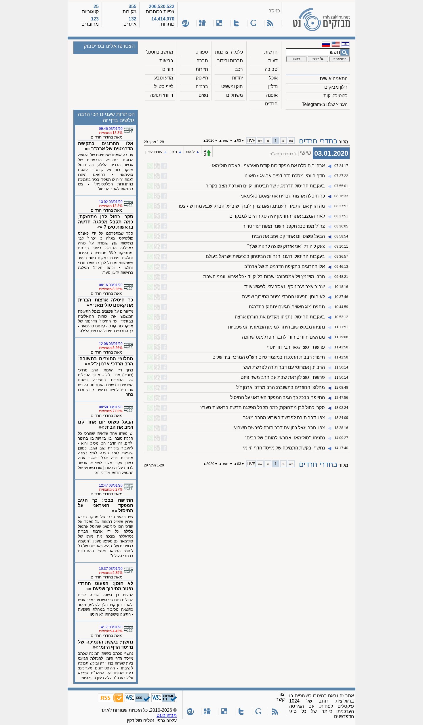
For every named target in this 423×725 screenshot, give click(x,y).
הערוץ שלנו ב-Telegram (325, 104)
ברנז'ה (202, 86)
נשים (203, 95)
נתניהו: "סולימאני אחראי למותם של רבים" (285, 437)
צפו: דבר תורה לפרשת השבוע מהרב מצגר (284, 417)
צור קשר (280, 697)
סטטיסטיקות (335, 95)
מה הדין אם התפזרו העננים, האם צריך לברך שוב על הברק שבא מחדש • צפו (252, 206)
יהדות (237, 77)
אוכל (273, 77)
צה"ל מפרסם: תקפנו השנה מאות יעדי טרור (284, 226)
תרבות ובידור (230, 60)
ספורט (201, 52)
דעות (273, 60)
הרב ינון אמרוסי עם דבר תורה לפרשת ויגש (284, 367)
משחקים (234, 95)
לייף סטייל (163, 86)
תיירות (202, 69)
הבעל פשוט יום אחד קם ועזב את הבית (288, 236)
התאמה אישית (334, 78)
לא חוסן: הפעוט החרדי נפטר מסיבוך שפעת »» (105, 586)
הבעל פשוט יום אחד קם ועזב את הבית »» (105, 425)
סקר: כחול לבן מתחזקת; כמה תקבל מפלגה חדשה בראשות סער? (262, 407)
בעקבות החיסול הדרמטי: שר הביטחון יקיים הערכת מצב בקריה (265, 185)
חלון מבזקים (336, 87)
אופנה (272, 95)
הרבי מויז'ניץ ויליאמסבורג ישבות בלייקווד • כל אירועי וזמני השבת (264, 276)
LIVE (251, 140)
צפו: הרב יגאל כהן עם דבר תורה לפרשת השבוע (279, 427)
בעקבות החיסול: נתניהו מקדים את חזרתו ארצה (280, 316)
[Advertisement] (247, 121)
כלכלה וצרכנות (229, 52)
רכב (239, 69)
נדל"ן (273, 86)
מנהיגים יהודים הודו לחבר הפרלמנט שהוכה (283, 337)
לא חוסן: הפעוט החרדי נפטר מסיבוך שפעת (283, 296)
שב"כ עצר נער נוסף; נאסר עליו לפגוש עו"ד (284, 286)
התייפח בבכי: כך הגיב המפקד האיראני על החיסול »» (105, 505)
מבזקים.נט (167, 715)
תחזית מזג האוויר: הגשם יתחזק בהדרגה (287, 306)
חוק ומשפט (232, 86)
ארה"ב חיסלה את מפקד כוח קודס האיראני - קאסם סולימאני (267, 165)
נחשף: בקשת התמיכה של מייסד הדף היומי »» (105, 644)
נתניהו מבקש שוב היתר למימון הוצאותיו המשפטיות (276, 326)
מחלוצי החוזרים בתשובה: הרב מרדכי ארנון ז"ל (280, 387)
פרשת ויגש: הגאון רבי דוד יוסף (296, 347)
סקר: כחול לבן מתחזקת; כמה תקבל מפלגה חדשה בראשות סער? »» (105, 221)
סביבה (271, 69)
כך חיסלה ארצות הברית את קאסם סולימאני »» (105, 302)
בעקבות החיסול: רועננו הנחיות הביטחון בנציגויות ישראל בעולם (265, 256)
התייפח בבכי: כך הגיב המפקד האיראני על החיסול (277, 397)
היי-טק (202, 77)
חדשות (271, 52)
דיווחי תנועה (161, 95)
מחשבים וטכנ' (159, 52)
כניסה (274, 10)
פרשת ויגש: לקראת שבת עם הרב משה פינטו (282, 377)
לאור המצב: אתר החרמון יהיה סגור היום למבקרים (277, 216)
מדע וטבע (163, 77)
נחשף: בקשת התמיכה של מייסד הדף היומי (284, 447)
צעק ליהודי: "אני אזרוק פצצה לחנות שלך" (286, 246)
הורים (167, 69)
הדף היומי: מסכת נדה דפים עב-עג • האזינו (285, 175)
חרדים (271, 103)
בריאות (166, 60)
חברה (202, 60)
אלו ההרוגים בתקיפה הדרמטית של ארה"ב (284, 266)
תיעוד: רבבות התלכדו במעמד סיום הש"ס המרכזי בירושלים (268, 357)
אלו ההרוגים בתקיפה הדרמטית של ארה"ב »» (105, 146)
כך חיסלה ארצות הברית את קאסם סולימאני (283, 195)
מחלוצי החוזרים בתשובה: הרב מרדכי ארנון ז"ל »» (105, 361)
